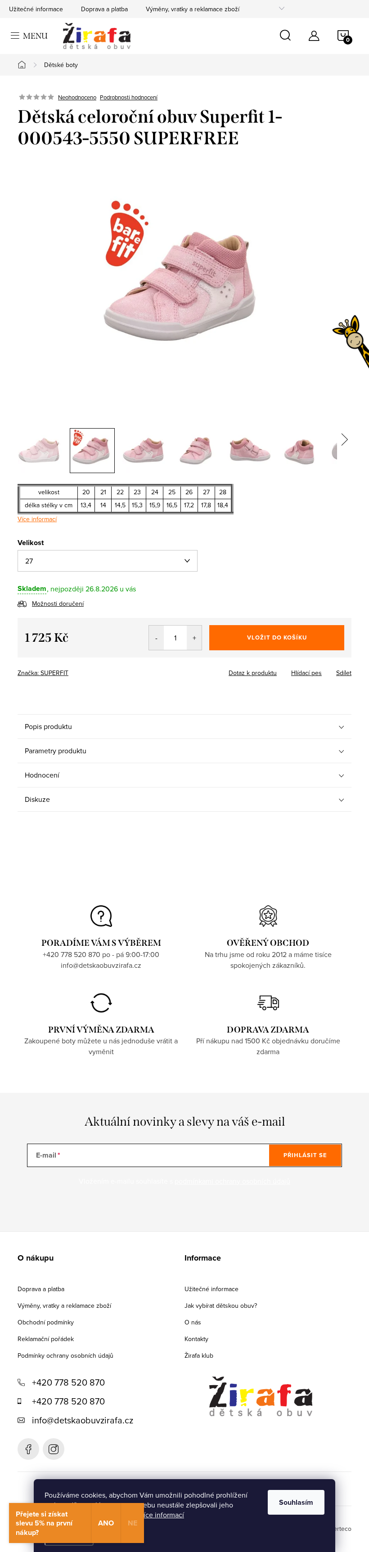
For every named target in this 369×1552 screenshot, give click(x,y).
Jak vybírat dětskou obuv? (220, 1306)
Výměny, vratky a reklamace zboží (192, 8)
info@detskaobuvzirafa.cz (82, 1420)
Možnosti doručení (58, 603)
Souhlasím (296, 1502)
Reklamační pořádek (46, 1339)
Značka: (43, 672)
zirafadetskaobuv (53, 1449)
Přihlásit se (305, 1155)
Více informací (161, 1515)
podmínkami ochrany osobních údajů (232, 1181)
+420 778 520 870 (68, 1382)
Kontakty (196, 1339)
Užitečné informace (36, 8)
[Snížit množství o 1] (156, 638)
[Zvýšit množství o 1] (194, 638)
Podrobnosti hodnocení (129, 97)
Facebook (28, 1449)
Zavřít (67, 670)
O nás (192, 1322)
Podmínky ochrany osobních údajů (65, 1355)
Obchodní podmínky (46, 1322)
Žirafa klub (198, 1355)
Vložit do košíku (277, 637)
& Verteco (336, 1528)
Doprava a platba (104, 8)
